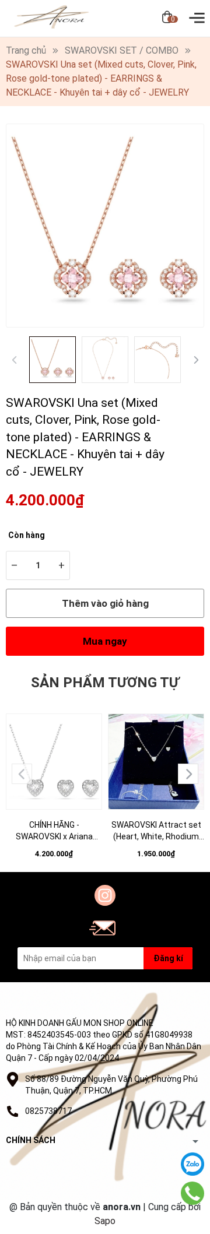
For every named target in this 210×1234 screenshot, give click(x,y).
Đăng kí (168, 958)
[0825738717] (192, 1193)
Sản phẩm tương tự (105, 682)
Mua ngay (105, 641)
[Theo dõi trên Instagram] (105, 895)
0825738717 (48, 1111)
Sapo (105, 1220)
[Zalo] (192, 1164)
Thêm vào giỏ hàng (105, 603)
